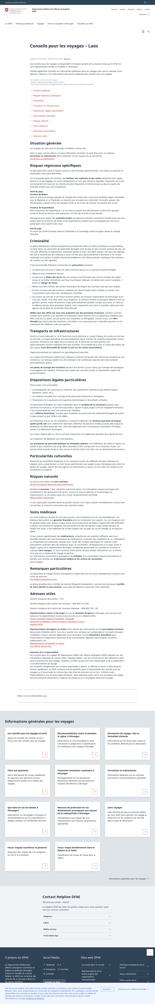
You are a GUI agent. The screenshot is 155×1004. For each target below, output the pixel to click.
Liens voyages (36, 561)
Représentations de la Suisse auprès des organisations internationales (91, 975)
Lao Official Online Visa (40, 646)
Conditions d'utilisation (35, 998)
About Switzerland (128, 974)
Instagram (50, 969)
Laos (45, 696)
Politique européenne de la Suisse (132, 966)
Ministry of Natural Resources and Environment (51, 484)
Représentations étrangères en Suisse (47, 643)
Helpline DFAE (36, 624)
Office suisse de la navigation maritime (129, 981)
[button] (8, 23)
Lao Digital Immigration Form (43, 579)
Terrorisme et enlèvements (42, 158)
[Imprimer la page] (143, 31)
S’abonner (67, 59)
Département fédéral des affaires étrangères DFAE (51, 10)
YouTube (64, 969)
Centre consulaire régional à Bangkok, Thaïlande (52, 618)
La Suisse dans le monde (93, 964)
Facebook (50, 964)
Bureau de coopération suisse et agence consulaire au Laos (57, 621)
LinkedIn (50, 974)
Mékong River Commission (42, 497)
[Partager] (148, 31)
